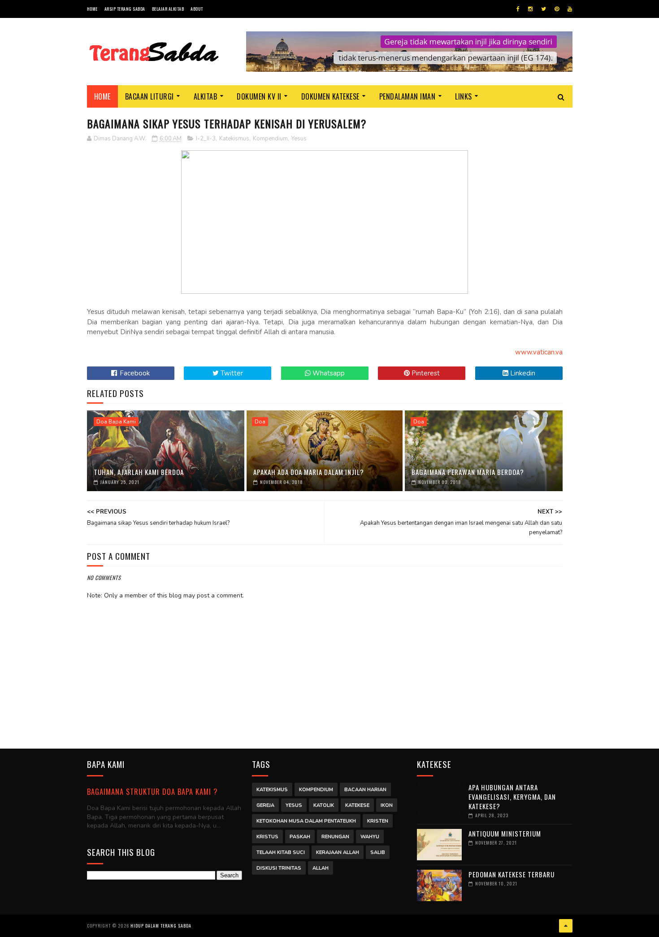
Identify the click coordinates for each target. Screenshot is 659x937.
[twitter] (543, 9)
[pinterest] (556, 9)
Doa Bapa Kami (116, 421)
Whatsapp (328, 373)
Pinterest (425, 373)
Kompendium (270, 139)
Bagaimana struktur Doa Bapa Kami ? (152, 791)
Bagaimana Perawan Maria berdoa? (468, 472)
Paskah (300, 836)
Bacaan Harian (365, 789)
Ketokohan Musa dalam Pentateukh (306, 821)
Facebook (134, 373)
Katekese (357, 805)
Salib (377, 852)
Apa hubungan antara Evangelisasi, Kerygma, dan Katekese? (512, 796)
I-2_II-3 (206, 139)
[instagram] (530, 9)
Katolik (323, 805)
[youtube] (569, 9)
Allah (320, 868)
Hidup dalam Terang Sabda (160, 925)
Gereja (265, 805)
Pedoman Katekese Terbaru (511, 874)
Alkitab (205, 96)
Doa (260, 421)
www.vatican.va (539, 352)
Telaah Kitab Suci (280, 852)
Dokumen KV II (259, 96)
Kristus (267, 836)
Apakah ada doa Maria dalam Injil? (308, 472)
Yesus (299, 139)
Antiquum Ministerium (504, 833)
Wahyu (369, 836)
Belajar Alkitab (168, 8)
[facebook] (518, 9)
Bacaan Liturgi (149, 96)
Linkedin (521, 373)
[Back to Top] (565, 926)
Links (463, 96)
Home (92, 8)
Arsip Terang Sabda (124, 8)
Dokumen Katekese (330, 96)
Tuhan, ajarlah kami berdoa (139, 472)
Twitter (231, 373)
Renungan (335, 836)
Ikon (387, 805)
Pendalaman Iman (407, 96)
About (197, 8)
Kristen (377, 821)
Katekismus (234, 139)
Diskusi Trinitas (278, 868)
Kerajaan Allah (337, 852)
